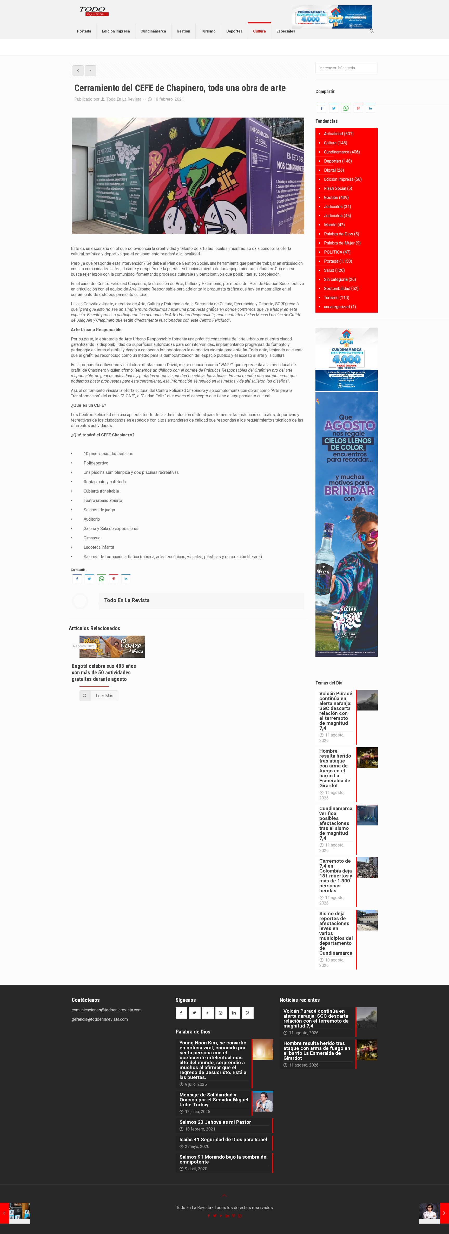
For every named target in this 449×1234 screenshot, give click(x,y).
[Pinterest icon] (234, 1215)
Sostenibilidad (337, 288)
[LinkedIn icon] (227, 1215)
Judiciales (333, 206)
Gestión (331, 197)
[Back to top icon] (224, 1195)
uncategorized (337, 306)
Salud (329, 270)
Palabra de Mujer (339, 243)
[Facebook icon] (209, 1215)
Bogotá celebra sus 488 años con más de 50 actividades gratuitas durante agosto (104, 672)
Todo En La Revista (124, 99)
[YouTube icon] (221, 1215)
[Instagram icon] (240, 1215)
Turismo (331, 297)
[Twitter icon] (215, 1215)
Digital (330, 170)
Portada (331, 261)
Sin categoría (336, 279)
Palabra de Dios (338, 233)
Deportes (332, 161)
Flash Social (335, 188)
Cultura (330, 142)
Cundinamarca (336, 152)
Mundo (330, 224)
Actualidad (333, 133)
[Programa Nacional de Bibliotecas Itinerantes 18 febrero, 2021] (15, 1213)
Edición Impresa (338, 179)
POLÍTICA (333, 252)
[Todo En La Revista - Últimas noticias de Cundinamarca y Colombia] (94, 11)
